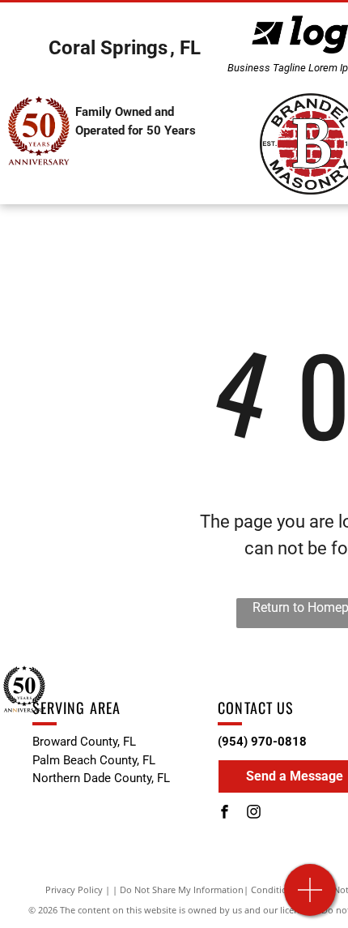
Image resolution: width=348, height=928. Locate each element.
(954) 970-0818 (262, 741)
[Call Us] (310, 899)
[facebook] (224, 814)
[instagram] (253, 814)
